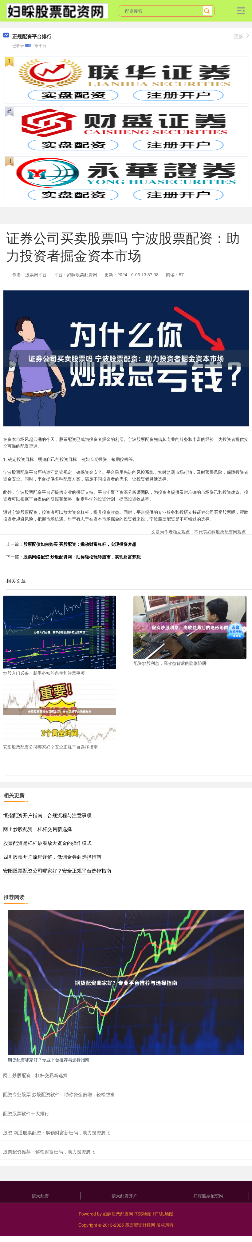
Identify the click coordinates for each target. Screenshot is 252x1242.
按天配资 (40, 1195)
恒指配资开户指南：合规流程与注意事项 (47, 815)
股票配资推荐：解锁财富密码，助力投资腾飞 (49, 1151)
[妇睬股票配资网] (57, 10)
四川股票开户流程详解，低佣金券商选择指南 (52, 856)
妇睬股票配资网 (208, 1195)
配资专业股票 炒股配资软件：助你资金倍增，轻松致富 (59, 1094)
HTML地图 (163, 1214)
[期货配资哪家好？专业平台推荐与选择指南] (126, 982)
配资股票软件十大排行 (26, 1113)
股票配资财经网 (140, 1225)
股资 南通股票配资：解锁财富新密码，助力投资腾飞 (56, 1132)
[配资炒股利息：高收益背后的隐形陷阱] (189, 627)
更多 (239, 36)
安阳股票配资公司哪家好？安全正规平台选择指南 (57, 870)
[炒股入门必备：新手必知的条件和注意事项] (59, 632)
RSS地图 (143, 1214)
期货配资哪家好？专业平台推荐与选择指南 (48, 1059)
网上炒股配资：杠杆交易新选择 (37, 829)
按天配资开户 (124, 1195)
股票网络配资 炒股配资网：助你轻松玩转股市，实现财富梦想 (82, 556)
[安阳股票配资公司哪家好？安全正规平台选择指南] (59, 711)
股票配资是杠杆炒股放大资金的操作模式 (47, 842)
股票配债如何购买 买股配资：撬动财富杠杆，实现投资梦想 (79, 544)
